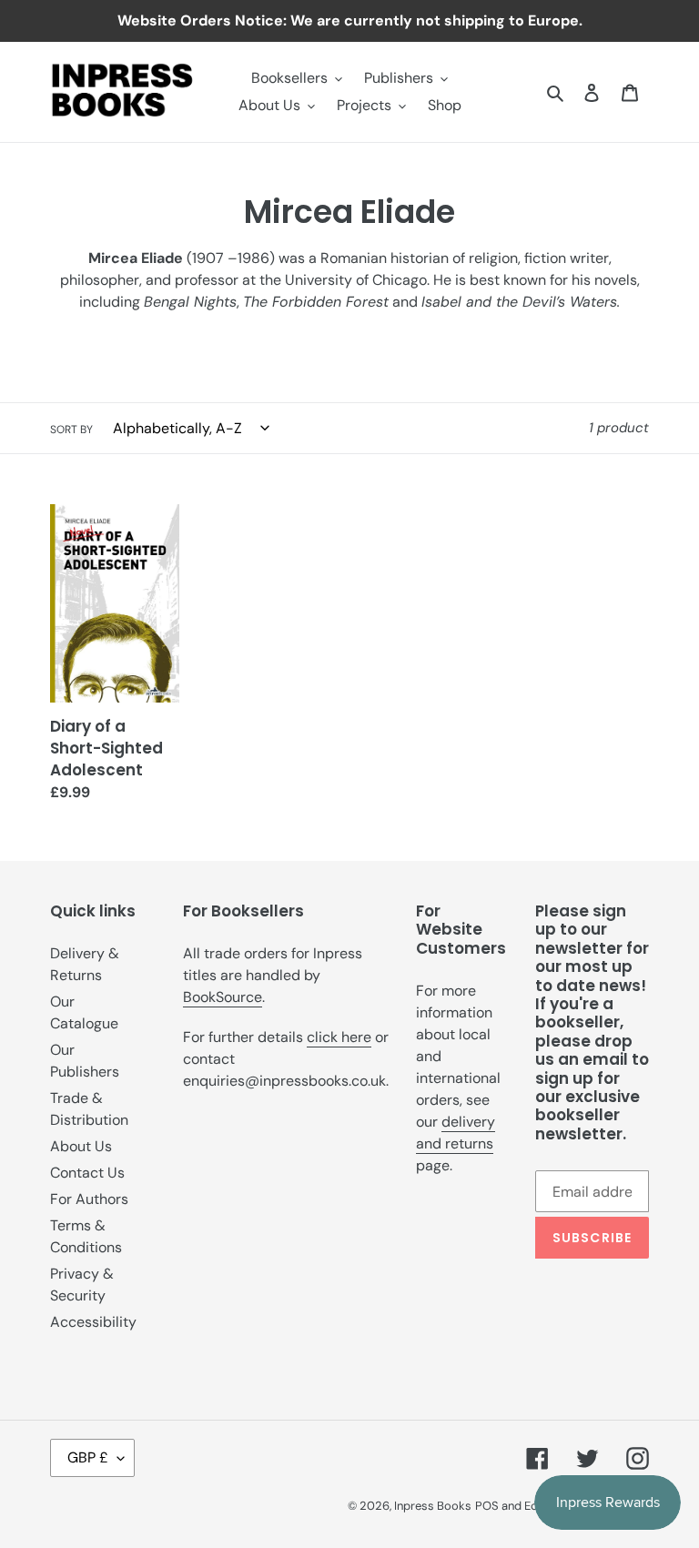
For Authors (89, 1199)
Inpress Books (432, 1505)
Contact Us (87, 1172)
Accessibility (93, 1321)
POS (487, 1505)
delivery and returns (455, 1132)
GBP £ (87, 1457)
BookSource (222, 997)
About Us (81, 1146)
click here (339, 1037)
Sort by (71, 429)
